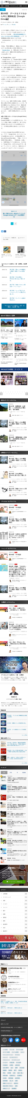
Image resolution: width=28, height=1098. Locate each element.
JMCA (13, 1095)
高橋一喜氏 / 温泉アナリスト (17, 415)
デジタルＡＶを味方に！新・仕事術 (9, 22)
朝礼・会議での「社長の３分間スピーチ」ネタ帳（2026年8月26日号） (16, 814)
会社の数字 (6, 1067)
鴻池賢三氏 (13, 237)
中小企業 (18, 1062)
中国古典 (12, 1062)
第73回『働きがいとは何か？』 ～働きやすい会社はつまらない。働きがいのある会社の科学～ (17, 823)
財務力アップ (6, 1088)
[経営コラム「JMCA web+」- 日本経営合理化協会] (9, 2)
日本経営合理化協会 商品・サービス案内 (11, 1027)
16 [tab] (14, 394)
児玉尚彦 (22, 1067)
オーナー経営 (6, 1052)
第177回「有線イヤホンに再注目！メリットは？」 (18, 489)
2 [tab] (3, 392)
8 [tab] (17, 392)
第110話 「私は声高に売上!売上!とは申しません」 (20, 332)
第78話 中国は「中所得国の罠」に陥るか (17, 797)
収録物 (24, 772)
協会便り (15, 931)
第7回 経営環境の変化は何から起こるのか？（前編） (21, 355)
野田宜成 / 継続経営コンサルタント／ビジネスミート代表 (17, 826)
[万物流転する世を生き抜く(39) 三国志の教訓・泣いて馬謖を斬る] (7, 346)
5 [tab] (10, 392)
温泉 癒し (20, 1073)
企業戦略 (7, 6)
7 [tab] (15, 392)
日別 (4, 772)
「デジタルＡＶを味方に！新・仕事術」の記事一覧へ (14, 306)
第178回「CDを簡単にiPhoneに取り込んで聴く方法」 (17, 475)
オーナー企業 (19, 1049)
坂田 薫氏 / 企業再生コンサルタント (15, 809)
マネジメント (6, 1060)
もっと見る (24, 735)
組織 (15, 914)
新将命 (20, 1070)
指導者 (10, 1070)
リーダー (25, 6)
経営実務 (17, 1078)
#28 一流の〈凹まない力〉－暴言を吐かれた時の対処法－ (17, 643)
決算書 (9, 1073)
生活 (4, 239)
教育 (15, 920)
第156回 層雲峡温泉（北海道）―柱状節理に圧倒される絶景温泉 (18, 439)
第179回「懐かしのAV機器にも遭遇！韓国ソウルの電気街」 (17, 424)
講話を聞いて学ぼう (8, 1086)
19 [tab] (21, 394)
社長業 (4, 1078)
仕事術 (3, 9)
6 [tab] (13, 392)
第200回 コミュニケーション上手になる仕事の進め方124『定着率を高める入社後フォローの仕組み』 (18, 627)
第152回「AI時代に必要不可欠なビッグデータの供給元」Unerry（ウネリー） (18, 535)
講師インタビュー (7, 1083)
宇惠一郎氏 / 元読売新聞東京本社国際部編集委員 (17, 835)
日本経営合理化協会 (6, 1031)
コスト (22, 1052)
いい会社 (5, 1049)
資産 (21, 6)
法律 (14, 1073)
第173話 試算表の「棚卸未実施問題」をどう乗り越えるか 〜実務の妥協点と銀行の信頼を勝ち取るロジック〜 (17, 806)
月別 (11, 772)
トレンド (10, 24)
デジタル (5, 24)
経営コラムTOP (4, 1024)
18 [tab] (18, 394)
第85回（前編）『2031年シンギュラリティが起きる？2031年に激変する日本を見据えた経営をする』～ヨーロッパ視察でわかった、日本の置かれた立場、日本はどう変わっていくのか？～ (17, 571)
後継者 (4, 1070)
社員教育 (19, 1075)
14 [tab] (9, 394)
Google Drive (6, 50)
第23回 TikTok (11, 858)
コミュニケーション (8, 1054)
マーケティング (14, 6)
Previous (1, 394)
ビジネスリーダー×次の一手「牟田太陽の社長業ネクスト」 (21, 360)
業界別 (15, 917)
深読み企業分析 (13, 539)
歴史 (4, 1073)
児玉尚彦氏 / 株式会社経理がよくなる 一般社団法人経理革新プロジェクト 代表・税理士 (17, 854)
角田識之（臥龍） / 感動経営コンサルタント (16, 816)
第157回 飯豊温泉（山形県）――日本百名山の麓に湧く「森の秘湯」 (17, 407)
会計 (12, 1067)
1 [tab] (1, 392)
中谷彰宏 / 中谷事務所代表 (17, 617)
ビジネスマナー (13, 1057)
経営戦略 (5, 1080)
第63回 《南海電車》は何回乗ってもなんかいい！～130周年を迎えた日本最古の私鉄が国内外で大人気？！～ (17, 788)
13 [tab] (7, 394)
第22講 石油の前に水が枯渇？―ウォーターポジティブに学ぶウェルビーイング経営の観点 (17, 842)
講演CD (16, 1083)
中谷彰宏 (5, 1065)
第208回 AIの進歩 (15, 507)
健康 (16, 1067)
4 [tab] (8, 392)
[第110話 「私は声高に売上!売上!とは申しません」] (21, 323)
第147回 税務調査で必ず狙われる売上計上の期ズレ (17, 851)
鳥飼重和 (14, 1088)
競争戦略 (11, 1078)
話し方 (11, 1080)
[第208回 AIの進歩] (4, 509)
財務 (16, 1086)
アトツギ (12, 1049)
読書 (16, 1080)
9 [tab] (20, 392)
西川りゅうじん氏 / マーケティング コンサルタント (17, 792)
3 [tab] (6, 392)
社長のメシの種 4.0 (14, 509)
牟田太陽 (5, 1075)
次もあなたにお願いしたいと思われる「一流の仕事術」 (18, 614)
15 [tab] (11, 394)
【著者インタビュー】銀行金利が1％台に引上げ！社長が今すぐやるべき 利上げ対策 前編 (17, 779)
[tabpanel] (7, 380)
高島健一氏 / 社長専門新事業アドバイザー (16, 860)
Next (26, 394)
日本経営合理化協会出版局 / (13, 782)
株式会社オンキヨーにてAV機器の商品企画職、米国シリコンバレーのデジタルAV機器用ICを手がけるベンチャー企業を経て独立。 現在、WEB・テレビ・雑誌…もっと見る (14, 704)
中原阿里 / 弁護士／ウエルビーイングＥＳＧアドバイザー (17, 845)
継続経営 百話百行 (14, 578)
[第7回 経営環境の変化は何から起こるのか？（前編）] (21, 346)
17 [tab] (16, 394)
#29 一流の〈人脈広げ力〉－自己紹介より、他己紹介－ (17, 609)
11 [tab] (24, 392)
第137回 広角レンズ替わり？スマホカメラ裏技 (7, 331)
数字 (15, 910)
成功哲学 (15, 924)
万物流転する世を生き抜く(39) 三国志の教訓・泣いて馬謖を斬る (7, 355)
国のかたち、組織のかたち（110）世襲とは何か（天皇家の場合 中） (17, 832)
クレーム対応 (15, 1052)
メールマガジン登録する (14, 881)
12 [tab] (27, 392)
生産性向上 (12, 1075)
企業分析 (17, 1065)
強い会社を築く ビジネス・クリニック (21, 336)
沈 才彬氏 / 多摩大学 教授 (13, 800)
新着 (2, 6)
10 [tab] (22, 392)
